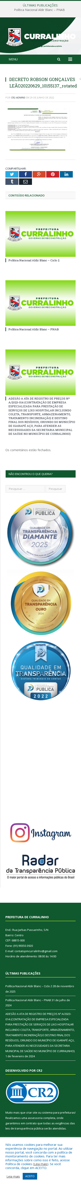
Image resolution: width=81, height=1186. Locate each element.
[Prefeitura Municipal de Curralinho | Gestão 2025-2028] (40, 36)
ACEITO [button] (30, 1176)
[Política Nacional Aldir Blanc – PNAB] (40, 303)
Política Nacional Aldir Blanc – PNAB (39, 10)
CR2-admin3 (18, 97)
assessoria (35, 1118)
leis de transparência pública (24, 1128)
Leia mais (40, 1164)
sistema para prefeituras (58, 1112)
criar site (31, 1112)
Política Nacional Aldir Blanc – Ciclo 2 (33, 260)
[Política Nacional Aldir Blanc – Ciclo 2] (40, 234)
